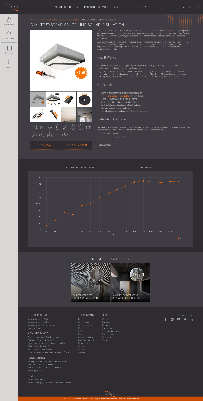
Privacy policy (84, 343)
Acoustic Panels (9, 39)
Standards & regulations (111, 331)
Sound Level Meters (36, 380)
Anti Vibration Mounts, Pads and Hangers (44, 367)
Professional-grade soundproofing (115, 96)
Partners (81, 349)
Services (103, 7)
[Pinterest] (184, 319)
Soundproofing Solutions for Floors (42, 325)
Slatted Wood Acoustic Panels (40, 346)
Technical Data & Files (144, 167)
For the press (83, 322)
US (197, 7)
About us (60, 7)
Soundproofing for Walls (38, 319)
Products (89, 7)
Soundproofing (9, 24)
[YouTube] (178, 319)
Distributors (83, 352)
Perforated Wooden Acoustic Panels (43, 340)
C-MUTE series (172, 31)
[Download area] (190, 7)
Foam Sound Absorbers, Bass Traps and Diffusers (48, 352)
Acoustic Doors (34, 328)
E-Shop (131, 7)
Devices (8, 67)
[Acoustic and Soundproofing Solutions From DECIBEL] (12, 7)
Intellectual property (86, 340)
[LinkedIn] (191, 319)
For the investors (85, 325)
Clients (81, 346)
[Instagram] (172, 319)
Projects (117, 7)
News (80, 334)
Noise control (9, 53)
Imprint (81, 319)
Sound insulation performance (81, 167)
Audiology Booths (35, 370)
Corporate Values (85, 337)
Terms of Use (107, 328)
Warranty (105, 325)
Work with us (107, 337)
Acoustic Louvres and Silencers (41, 364)
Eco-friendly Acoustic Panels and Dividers (45, 337)
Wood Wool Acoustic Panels (40, 349)
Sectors (74, 7)
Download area (108, 334)
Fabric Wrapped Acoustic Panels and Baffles (46, 343)
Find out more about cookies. (128, 399)
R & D (80, 331)
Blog (80, 328)
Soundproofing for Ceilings (39, 322)
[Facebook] (165, 319)
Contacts (144, 7)
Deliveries (106, 322)
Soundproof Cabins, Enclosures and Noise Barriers (48, 361)
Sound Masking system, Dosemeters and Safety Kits (49, 383)
